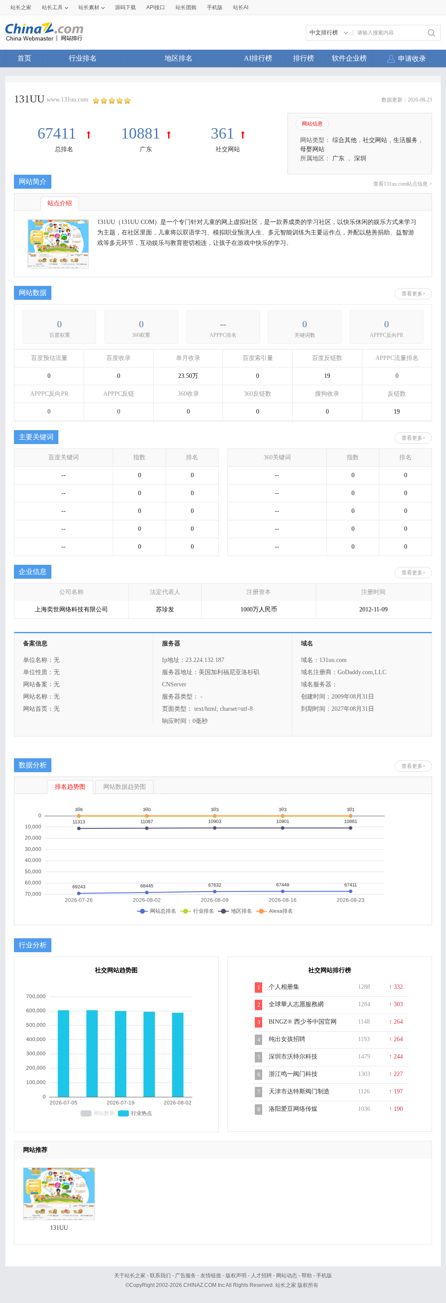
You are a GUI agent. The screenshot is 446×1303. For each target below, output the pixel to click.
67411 (58, 133)
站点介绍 (59, 203)
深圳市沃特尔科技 (293, 1056)
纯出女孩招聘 (287, 1039)
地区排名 (179, 58)
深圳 (360, 158)
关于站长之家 (129, 1275)
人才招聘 (261, 1275)
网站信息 (312, 124)
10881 (140, 133)
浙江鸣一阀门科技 (293, 1074)
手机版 (324, 1275)
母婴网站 (312, 149)
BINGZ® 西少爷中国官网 (303, 1021)
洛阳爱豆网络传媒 (293, 1109)
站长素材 (88, 7)
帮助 (306, 1275)
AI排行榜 (258, 58)
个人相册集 (284, 987)
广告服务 (185, 1275)
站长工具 (52, 7)
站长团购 (186, 7)
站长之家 (20, 7)
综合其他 (344, 140)
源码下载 (125, 7)
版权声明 (236, 1275)
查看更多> (414, 294)
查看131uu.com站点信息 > (402, 184)
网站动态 (286, 1275)
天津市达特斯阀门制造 (299, 1091)
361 (222, 133)
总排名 (64, 149)
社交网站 (228, 149)
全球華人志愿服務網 (296, 1004)
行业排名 (83, 58)
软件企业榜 (349, 58)
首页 (24, 58)
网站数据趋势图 (124, 787)
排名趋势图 (70, 787)
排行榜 (303, 58)
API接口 (155, 7)
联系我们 (160, 1275)
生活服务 (405, 140)
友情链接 (210, 1275)
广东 (146, 149)
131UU (59, 1228)
